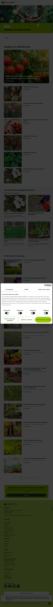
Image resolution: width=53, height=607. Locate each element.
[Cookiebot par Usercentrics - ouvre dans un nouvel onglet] (45, 285)
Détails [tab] (26, 289)
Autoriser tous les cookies (43, 319)
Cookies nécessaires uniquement (9, 319)
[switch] (20, 313)
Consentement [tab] (9, 289)
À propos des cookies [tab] (44, 289)
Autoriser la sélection (26, 319)
